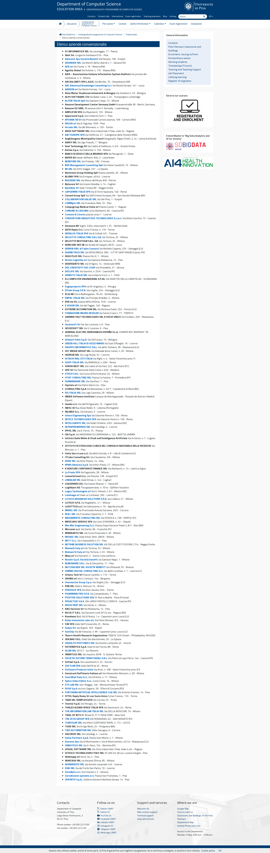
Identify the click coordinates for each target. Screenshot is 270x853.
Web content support (147, 812)
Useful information (139, 24)
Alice (165, 16)
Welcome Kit (143, 808)
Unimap (173, 16)
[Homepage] (60, 24)
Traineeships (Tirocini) (180, 66)
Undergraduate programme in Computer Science (114, 9)
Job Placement (176, 73)
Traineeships (131, 34)
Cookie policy (208, 850)
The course (107, 24)
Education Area (69, 9)
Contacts (91, 16)
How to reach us (185, 812)
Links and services (145, 819)
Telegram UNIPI (107, 829)
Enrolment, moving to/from (183, 54)
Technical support (145, 815)
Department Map (185, 822)
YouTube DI (106, 815)
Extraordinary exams (179, 58)
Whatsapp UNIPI (108, 832)
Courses (122, 24)
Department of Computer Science (89, 3)
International (117, 16)
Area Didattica (68, 34)
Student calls (103, 16)
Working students (177, 62)
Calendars (159, 24)
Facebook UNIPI (108, 819)
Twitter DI (104, 812)
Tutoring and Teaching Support (184, 69)
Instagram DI (106, 825)
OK (219, 850)
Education (72, 24)
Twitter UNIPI (106, 808)
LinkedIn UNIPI (107, 822)
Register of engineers (179, 81)
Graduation (196, 24)
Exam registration (133, 16)
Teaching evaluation (152, 16)
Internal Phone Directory (188, 825)
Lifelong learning (177, 77)
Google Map (183, 808)
